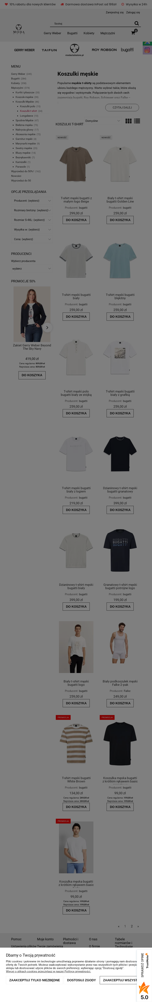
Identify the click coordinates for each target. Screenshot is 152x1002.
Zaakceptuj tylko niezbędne (34, 980)
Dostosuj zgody (81, 980)
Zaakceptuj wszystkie (123, 980)
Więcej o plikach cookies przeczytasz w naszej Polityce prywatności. (48, 971)
